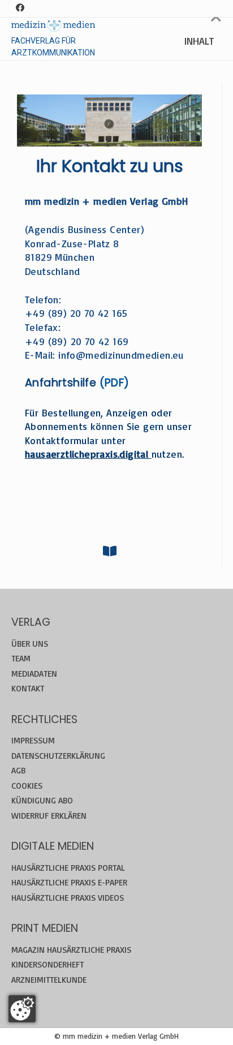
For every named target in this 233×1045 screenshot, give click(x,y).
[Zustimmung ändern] (22, 1008)
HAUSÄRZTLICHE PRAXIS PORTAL (68, 867)
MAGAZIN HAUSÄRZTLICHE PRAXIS (71, 949)
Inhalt (199, 41)
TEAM (21, 658)
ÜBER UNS (29, 643)
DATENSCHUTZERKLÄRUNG (58, 755)
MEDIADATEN (34, 673)
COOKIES (26, 785)
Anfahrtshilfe (60, 382)
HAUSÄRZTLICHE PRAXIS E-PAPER (69, 882)
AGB (18, 770)
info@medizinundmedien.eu (121, 355)
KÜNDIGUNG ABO (42, 800)
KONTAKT (27, 688)
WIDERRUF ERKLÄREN (49, 815)
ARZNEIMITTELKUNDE (49, 979)
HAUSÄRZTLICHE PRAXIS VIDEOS (67, 897)
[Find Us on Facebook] (20, 8)
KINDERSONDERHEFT (47, 964)
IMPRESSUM (33, 740)
